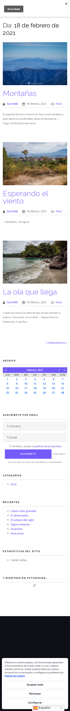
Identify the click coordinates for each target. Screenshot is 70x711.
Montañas (20, 93)
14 (62, 383)
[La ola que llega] (35, 264)
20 (53, 388)
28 (62, 392)
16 (16, 388)
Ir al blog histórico (56, 342)
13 (53, 383)
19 (44, 388)
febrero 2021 (35, 370)
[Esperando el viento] (35, 165)
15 (7, 388)
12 (44, 383)
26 (44, 392)
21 (62, 388)
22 (7, 392)
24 (25, 392)
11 (34, 383)
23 (16, 392)
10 (25, 383)
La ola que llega (30, 291)
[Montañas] (35, 65)
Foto (59, 103)
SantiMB (12, 103)
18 (34, 388)
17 (25, 388)
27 (53, 392)
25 (34, 392)
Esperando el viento (25, 197)
